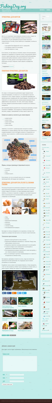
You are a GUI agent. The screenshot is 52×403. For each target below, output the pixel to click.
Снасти (47, 292)
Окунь (47, 220)
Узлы (47, 316)
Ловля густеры (45, 129)
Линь (47, 213)
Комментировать (13, 335)
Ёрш (47, 193)
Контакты (42, 10)
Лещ (47, 210)
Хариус (47, 261)
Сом (47, 237)
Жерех (47, 196)
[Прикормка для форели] (19, 33)
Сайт (4, 381)
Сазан (47, 234)
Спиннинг (48, 156)
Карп (47, 203)
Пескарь (48, 223)
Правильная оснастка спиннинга (44, 61)
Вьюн (47, 186)
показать (11, 66)
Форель (8, 335)
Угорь (47, 254)
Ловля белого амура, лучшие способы (45, 120)
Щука (47, 266)
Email (5, 378)
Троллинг (48, 172)
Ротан (47, 231)
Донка (47, 165)
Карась (47, 198)
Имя (5, 374)
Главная (48, 10)
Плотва (47, 227)
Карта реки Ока (45, 111)
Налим (47, 215)
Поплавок (48, 160)
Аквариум (48, 274)
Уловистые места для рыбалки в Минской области (46, 102)
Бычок (47, 179)
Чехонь (47, 264)
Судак (47, 244)
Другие (47, 269)
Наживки (48, 302)
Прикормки (4, 335)
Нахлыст (48, 168)
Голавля (48, 189)
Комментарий (6, 354)
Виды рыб (44, 177)
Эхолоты (48, 297)
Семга (47, 247)
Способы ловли (45, 147)
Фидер (47, 151)
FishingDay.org (13, 6)
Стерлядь (48, 239)
